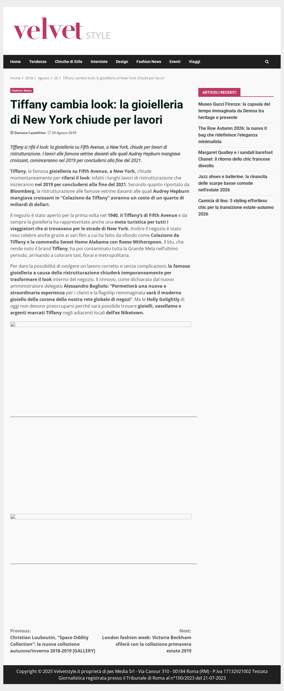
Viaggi (194, 61)
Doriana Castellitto (29, 132)
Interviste (99, 61)
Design (122, 61)
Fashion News (148, 61)
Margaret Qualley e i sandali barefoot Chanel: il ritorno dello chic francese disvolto (235, 159)
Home (15, 61)
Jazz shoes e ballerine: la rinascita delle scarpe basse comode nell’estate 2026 (232, 183)
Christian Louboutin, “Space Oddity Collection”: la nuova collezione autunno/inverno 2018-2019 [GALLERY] (52, 641)
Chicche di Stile (68, 61)
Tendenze (38, 61)
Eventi (175, 61)
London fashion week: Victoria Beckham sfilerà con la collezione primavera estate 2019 (146, 641)
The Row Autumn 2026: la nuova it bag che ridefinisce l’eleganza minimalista (232, 135)
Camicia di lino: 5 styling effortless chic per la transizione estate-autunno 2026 (236, 207)
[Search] (267, 61)
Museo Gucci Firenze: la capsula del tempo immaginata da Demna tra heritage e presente (234, 111)
